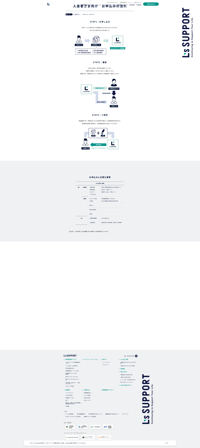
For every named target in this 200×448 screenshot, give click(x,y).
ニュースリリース (106, 362)
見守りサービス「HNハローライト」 (72, 380)
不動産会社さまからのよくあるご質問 (127, 363)
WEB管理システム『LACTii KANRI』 (71, 374)
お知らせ (125, 5)
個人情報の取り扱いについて (95, 414)
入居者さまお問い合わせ (125, 377)
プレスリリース (105, 364)
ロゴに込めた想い (69, 395)
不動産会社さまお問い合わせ (126, 374)
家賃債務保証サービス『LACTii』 (72, 370)
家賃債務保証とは (87, 392)
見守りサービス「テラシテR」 (71, 376)
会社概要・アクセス (69, 397)
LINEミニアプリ (87, 400)
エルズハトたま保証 (69, 386)
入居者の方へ (136, 2)
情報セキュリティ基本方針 (90, 416)
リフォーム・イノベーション (91, 359)
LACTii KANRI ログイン (112, 2)
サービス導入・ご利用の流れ (71, 365)
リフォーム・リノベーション (102, 5)
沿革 (66, 400)
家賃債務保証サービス (86, 5)
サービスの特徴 (87, 395)
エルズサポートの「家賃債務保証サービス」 (72, 363)
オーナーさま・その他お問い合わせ (127, 379)
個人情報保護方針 (81, 414)
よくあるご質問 (116, 5)
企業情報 (131, 5)
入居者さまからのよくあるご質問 (127, 365)
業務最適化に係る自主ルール (112, 414)
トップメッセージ (69, 392)
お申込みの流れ (87, 397)
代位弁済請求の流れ (69, 368)
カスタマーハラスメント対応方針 (73, 416)
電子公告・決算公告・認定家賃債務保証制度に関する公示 (72, 403)
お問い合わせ (123, 371)
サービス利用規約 (69, 414)
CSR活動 (67, 406)
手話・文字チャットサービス (126, 382)
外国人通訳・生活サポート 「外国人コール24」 (72, 383)
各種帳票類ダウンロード (126, 2)
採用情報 (138, 5)
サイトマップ (125, 414)
